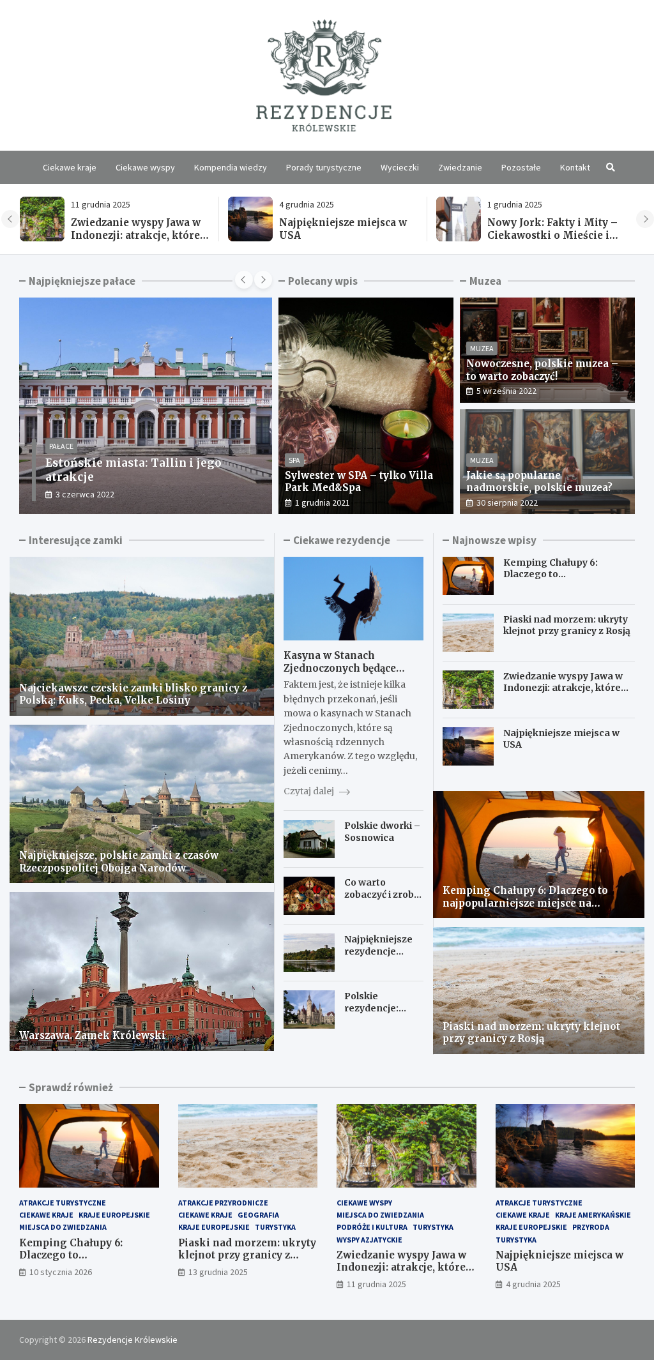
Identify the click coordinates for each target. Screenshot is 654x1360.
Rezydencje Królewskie (132, 1339)
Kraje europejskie (114, 1215)
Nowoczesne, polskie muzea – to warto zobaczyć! (542, 370)
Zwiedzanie (460, 167)
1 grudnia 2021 (322, 502)
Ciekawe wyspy (145, 167)
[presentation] (10, 219)
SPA (294, 460)
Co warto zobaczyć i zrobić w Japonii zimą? (382, 894)
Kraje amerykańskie (593, 1215)
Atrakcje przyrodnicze (223, 1202)
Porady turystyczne (323, 167)
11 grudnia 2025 (376, 1284)
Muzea (482, 348)
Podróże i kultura (372, 1227)
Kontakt (575, 167)
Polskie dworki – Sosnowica (382, 831)
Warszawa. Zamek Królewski (92, 1035)
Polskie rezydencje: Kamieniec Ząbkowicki (371, 1013)
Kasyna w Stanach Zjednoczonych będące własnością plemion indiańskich (340, 674)
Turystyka (275, 1227)
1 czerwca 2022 (85, 494)
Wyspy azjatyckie (369, 1239)
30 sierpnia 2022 (507, 502)
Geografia (258, 1215)
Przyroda (590, 1227)
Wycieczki (400, 167)
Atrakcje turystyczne (62, 1202)
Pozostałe (521, 167)
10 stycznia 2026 (60, 1272)
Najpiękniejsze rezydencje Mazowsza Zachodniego (378, 956)
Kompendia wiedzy (230, 167)
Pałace (62, 460)
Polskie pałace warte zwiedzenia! (140, 477)
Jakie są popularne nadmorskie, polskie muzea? (539, 481)
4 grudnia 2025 (533, 1284)
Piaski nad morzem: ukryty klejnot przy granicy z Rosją (566, 625)
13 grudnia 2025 (218, 1272)
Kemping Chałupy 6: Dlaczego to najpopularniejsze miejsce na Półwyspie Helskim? (554, 241)
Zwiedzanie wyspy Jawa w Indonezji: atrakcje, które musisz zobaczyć (563, 687)
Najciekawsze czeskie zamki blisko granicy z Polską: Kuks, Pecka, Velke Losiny (133, 694)
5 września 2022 (506, 391)
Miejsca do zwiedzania (63, 1227)
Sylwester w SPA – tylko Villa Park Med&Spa (359, 481)
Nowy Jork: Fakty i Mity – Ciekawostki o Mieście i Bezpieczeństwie (344, 234)
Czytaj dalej (310, 791)
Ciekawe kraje (69, 167)
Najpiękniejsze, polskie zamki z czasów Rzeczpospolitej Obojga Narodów (118, 861)
